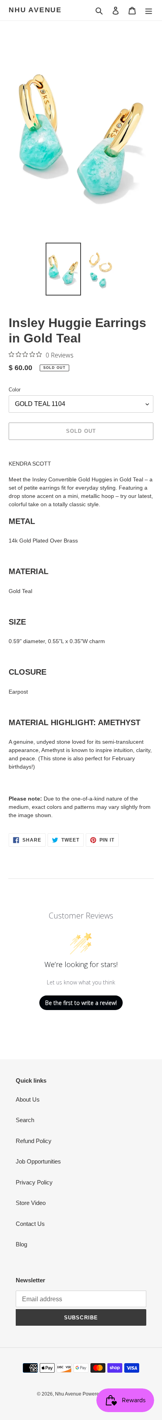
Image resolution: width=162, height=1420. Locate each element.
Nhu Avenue (35, 10)
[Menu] (148, 10)
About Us (28, 1099)
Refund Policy (34, 1140)
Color (14, 390)
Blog (21, 1244)
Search (25, 1120)
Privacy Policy (34, 1182)
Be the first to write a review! (81, 1003)
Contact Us (30, 1223)
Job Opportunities (38, 1161)
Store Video (31, 1202)
